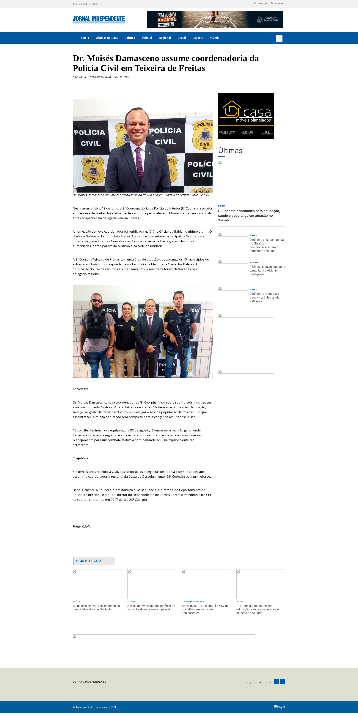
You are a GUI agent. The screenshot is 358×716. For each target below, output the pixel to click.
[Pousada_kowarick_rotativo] (246, 116)
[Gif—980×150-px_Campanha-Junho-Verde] (164, 648)
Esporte (197, 37)
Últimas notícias (107, 37)
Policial (147, 37)
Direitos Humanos (193, 601)
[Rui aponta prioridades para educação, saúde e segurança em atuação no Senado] (260, 584)
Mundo (214, 37)
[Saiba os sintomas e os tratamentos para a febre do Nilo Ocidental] (97, 584)
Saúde (76, 601)
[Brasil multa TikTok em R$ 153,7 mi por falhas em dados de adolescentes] (206, 584)
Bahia (221, 206)
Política (130, 37)
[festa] (246, 393)
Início (85, 37)
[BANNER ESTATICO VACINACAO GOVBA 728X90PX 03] (215, 19)
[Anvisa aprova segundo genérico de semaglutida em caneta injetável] (151, 584)
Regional (165, 37)
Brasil (182, 37)
